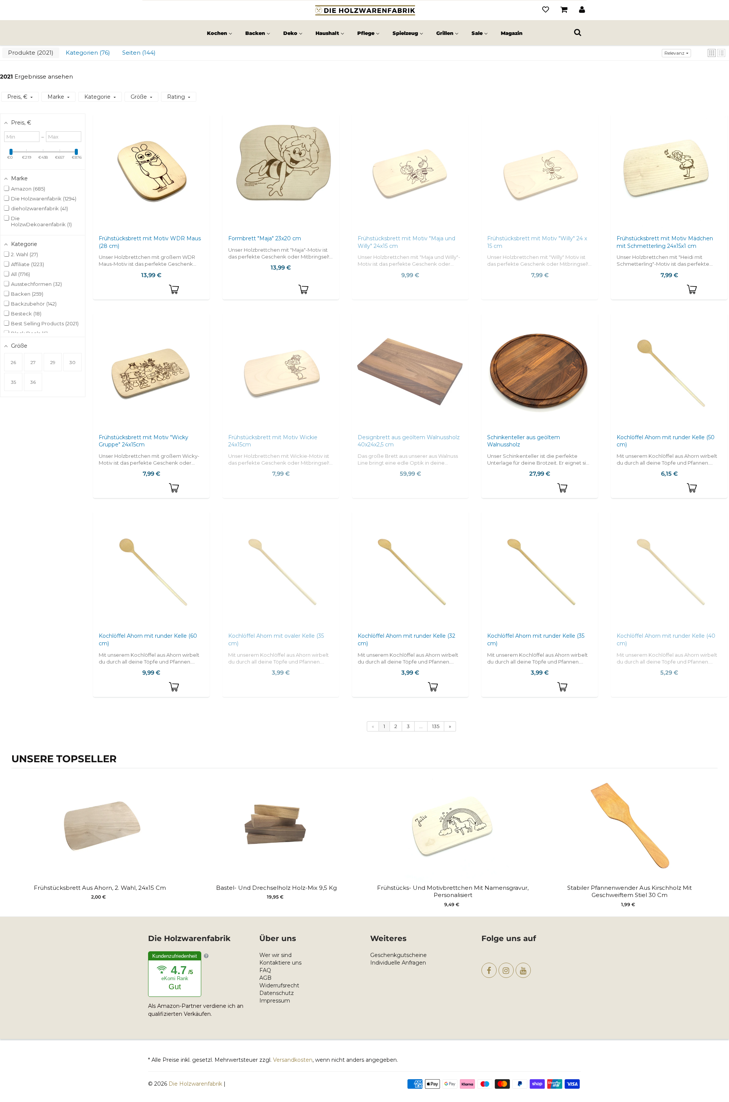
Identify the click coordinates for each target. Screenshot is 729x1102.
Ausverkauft (410, 180)
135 (435, 726)
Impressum (274, 1000)
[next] (710, 838)
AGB (265, 977)
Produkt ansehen (99, 837)
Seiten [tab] (138, 52)
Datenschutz (276, 993)
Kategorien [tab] (87, 52)
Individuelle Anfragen (398, 962)
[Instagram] (506, 970)
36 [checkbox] (33, 382)
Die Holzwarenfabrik (195, 1083)
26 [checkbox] (13, 362)
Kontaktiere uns (280, 962)
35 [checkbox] (13, 382)
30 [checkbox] (72, 362)
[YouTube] (523, 970)
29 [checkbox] (52, 362)
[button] (712, 53)
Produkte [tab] (30, 52)
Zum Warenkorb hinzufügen (174, 290)
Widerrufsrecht (279, 985)
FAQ (265, 970)
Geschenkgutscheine (398, 955)
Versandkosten (292, 1059)
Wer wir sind (275, 955)
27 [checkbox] (33, 362)
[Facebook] (489, 970)
